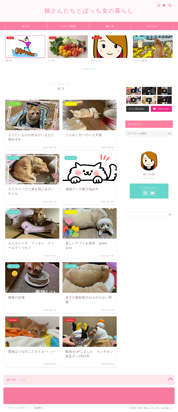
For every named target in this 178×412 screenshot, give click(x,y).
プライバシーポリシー (18, 408)
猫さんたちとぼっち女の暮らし (89, 10)
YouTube (152, 26)
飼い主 (110, 26)
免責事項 (38, 408)
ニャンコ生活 (68, 26)
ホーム (26, 26)
